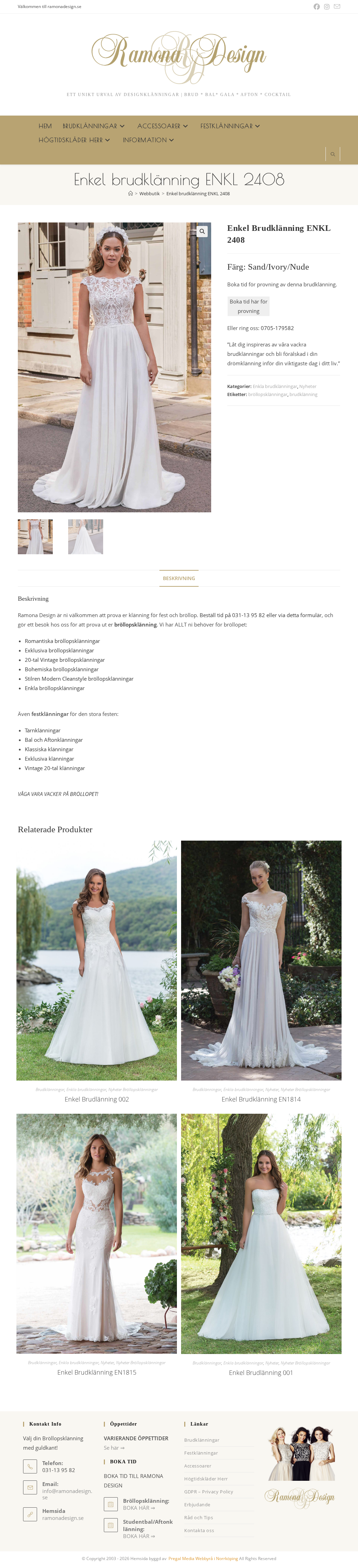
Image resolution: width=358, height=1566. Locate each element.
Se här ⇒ (114, 1447)
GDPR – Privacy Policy (209, 1491)
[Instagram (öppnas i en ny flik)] (327, 6)
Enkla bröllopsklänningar (55, 688)
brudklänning (303, 394)
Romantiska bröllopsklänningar (62, 640)
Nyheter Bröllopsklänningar (133, 1089)
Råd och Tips (198, 1517)
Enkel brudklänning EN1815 (96, 1372)
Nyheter (307, 386)
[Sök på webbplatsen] (333, 155)
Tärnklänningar (42, 730)
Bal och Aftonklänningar (54, 739)
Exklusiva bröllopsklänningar (59, 650)
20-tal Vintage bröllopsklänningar (65, 659)
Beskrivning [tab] (179, 578)
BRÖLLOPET (83, 793)
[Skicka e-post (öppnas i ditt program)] (336, 6)
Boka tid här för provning (248, 306)
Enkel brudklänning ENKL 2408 (198, 193)
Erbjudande (197, 1504)
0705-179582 (277, 327)
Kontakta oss (199, 1530)
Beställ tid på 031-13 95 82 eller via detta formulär (261, 615)
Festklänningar (201, 1453)
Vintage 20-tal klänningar (55, 767)
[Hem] (130, 193)
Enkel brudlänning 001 (261, 1372)
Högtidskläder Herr (206, 1479)
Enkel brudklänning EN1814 (261, 1099)
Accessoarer (198, 1466)
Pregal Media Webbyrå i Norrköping (202, 1558)
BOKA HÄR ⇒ (139, 1535)
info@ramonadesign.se (67, 1494)
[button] (202, 231)
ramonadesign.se (63, 1517)
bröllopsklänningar (267, 394)
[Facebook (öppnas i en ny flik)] (317, 6)
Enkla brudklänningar (275, 386)
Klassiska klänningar (49, 749)
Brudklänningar (50, 1089)
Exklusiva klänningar (49, 758)
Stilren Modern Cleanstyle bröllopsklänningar (79, 678)
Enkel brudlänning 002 (97, 1099)
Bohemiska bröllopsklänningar (62, 669)
